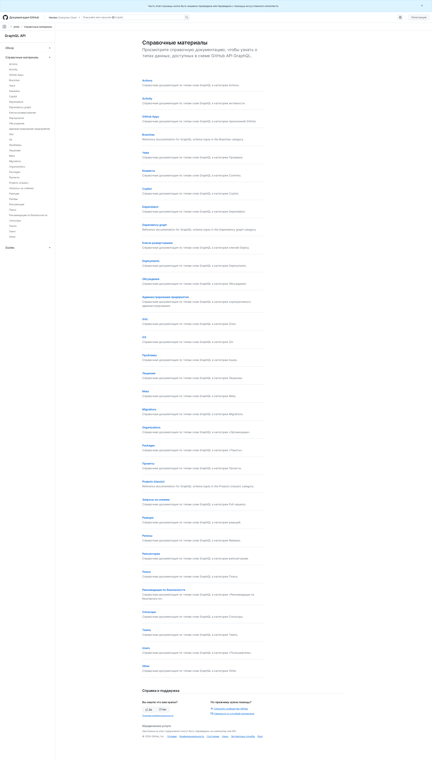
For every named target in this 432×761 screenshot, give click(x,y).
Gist (145, 319)
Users (146, 648)
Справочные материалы (38, 26)
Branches (148, 134)
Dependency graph (154, 225)
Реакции (148, 517)
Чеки (145, 152)
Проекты (148, 463)
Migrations (149, 409)
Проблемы (149, 355)
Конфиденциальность (191, 736)
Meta (145, 391)
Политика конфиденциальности (157, 715)
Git (144, 337)
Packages (148, 445)
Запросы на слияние (156, 499)
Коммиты (148, 170)
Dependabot (150, 206)
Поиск (146, 571)
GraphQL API (15, 36)
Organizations (151, 427)
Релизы (147, 535)
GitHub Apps (150, 116)
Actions (147, 80)
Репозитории (151, 553)
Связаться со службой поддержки (234, 713)
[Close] (422, 5)
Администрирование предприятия (165, 297)
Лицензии (148, 373)
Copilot (147, 188)
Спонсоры (149, 612)
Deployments (150, 261)
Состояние (213, 736)
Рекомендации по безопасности (163, 589)
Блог (260, 736)
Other (146, 666)
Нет (164, 709)
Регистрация (418, 17)
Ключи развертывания (157, 243)
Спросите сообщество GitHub (231, 708)
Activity (147, 98)
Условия (172, 736)
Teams (146, 630)
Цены (225, 736)
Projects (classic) (153, 481)
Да (150, 709)
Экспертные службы (243, 736)
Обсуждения (150, 279)
